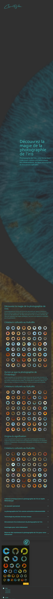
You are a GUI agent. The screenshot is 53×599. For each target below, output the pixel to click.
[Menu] (26, 542)
